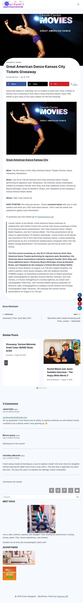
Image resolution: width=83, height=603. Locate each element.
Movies (18, 62)
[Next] (77, 362)
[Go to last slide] (6, 362)
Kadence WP (62, 596)
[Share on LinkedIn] (80, 308)
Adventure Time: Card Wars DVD (17, 316)
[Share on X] (80, 299)
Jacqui (10, 355)
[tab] (37, 388)
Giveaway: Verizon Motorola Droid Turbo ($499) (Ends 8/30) (21, 347)
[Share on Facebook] (80, 295)
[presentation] (62, 351)
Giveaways (10, 62)
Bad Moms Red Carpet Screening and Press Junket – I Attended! (64, 317)
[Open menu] (78, 4)
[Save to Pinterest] (80, 304)
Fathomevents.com (45, 217)
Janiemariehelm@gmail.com (15, 417)
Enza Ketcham (13, 77)
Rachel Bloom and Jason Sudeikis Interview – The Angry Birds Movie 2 (60, 372)
